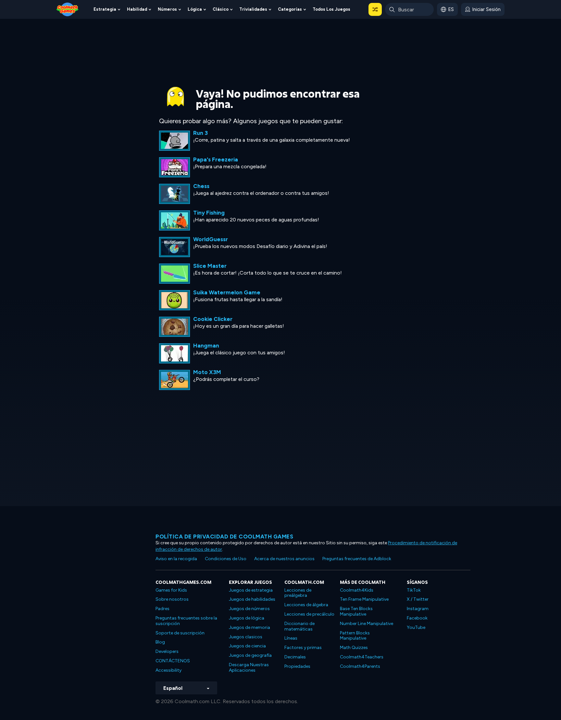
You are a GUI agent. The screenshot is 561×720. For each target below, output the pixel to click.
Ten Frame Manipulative (364, 599)
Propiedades (297, 666)
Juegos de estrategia (251, 590)
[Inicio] (67, 9)
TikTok (414, 590)
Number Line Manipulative (366, 623)
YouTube (416, 627)
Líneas (290, 638)
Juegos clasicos (245, 637)
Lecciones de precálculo (309, 614)
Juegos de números (249, 608)
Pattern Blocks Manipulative (355, 635)
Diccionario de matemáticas (299, 626)
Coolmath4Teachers (361, 657)
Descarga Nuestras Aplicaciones (249, 667)
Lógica (195, 9)
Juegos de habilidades (252, 599)
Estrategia (105, 9)
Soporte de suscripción (180, 633)
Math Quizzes (354, 647)
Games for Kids (171, 590)
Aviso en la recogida (176, 558)
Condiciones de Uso (225, 558)
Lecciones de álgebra (306, 605)
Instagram (418, 608)
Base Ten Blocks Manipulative (356, 611)
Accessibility (168, 670)
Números (167, 9)
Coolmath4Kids (356, 590)
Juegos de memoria (249, 627)
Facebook (417, 618)
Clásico (221, 9)
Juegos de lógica (246, 618)
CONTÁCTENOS (173, 661)
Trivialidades (253, 9)
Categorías (290, 9)
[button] (375, 9)
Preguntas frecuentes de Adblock (356, 558)
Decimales (295, 657)
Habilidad (137, 9)
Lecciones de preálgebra (297, 592)
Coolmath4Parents (360, 666)
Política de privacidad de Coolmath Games (224, 536)
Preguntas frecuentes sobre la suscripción (186, 620)
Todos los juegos (331, 9)
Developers (167, 651)
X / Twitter (418, 599)
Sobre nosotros (172, 599)
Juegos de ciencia (247, 646)
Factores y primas (303, 647)
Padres (162, 608)
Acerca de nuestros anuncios (284, 558)
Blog (160, 642)
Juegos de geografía (250, 655)
